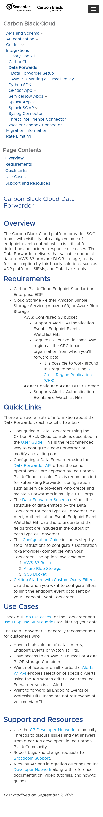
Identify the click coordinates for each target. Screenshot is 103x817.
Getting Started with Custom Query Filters (54, 580)
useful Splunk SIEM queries (30, 622)
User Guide (32, 442)
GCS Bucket (35, 574)
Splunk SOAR (21, 108)
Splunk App (20, 102)
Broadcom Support (32, 758)
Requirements (19, 164)
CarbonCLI (18, 62)
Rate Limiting (18, 136)
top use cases (37, 617)
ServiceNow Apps (26, 96)
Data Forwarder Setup (32, 73)
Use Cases (16, 177)
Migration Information (26, 131)
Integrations (17, 51)
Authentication (20, 39)
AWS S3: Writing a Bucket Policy (42, 79)
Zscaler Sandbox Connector (35, 125)
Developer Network (33, 770)
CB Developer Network (52, 730)
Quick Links (17, 171)
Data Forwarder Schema (45, 500)
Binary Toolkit (22, 56)
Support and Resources (28, 183)
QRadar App (20, 90)
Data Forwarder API (33, 466)
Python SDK (20, 85)
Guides (13, 45)
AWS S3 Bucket (39, 563)
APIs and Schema (23, 33)
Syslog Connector (26, 114)
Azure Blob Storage (43, 569)
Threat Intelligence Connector (37, 119)
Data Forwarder (24, 68)
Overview (15, 158)
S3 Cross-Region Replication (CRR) (68, 375)
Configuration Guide (42, 540)
